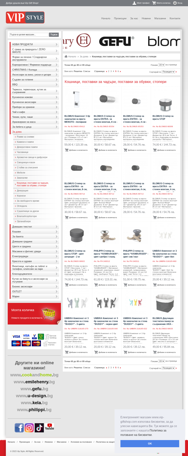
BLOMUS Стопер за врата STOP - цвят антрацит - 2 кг (74, 254)
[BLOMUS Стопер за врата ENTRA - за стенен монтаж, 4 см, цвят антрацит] (135, 167)
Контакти (175, 18)
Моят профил (143, 3)
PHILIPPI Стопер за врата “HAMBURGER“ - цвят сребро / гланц (106, 254)
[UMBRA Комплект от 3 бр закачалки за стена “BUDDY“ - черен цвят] (106, 302)
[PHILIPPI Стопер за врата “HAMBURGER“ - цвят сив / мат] (135, 235)
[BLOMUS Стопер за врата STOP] (165, 100)
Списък (86, 71)
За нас (134, 18)
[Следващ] (120, 71)
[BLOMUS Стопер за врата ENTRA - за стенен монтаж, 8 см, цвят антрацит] (76, 167)
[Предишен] (106, 71)
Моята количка (163, 3)
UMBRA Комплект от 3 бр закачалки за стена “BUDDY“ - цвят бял (165, 254)
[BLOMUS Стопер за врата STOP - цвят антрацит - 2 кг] (76, 235)
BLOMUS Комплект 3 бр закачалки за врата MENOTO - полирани (77, 119)
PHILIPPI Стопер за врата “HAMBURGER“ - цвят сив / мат (135, 254)
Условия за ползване (81, 442)
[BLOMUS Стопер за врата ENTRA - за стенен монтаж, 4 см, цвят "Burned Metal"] (165, 167)
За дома (84, 56)
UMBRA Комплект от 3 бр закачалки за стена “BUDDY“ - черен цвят (106, 321)
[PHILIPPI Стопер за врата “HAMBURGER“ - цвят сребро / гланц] (106, 235)
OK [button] (150, 443)
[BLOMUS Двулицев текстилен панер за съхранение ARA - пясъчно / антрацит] (165, 302)
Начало (105, 18)
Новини (146, 18)
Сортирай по (155, 72)
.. (34, 374)
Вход (180, 3)
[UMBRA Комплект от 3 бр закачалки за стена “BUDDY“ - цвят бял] (165, 235)
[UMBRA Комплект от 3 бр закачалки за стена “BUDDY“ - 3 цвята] (76, 302)
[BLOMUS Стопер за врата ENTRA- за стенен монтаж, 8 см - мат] (106, 100)
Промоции (120, 18)
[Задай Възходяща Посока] (176, 72)
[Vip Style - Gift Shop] (25, 17)
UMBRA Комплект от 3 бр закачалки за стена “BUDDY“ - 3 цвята (76, 321)
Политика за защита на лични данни (114, 442)
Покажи (154, 65)
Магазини (160, 18)
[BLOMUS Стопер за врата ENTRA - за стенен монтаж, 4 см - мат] (135, 100)
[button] (153, 435)
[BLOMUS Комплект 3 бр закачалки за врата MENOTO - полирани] (76, 100)
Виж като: (68, 71)
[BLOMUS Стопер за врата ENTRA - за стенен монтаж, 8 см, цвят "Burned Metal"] (106, 167)
